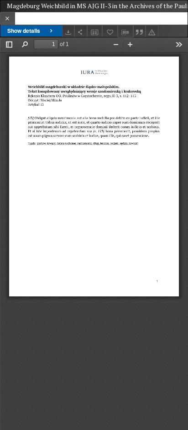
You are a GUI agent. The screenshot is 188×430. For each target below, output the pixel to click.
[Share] (80, 31)
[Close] (7, 18)
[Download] (68, 31)
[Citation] (139, 31)
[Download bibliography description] (125, 31)
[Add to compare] (95, 31)
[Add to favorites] (110, 31)
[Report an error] (152, 31)
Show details (23, 30)
